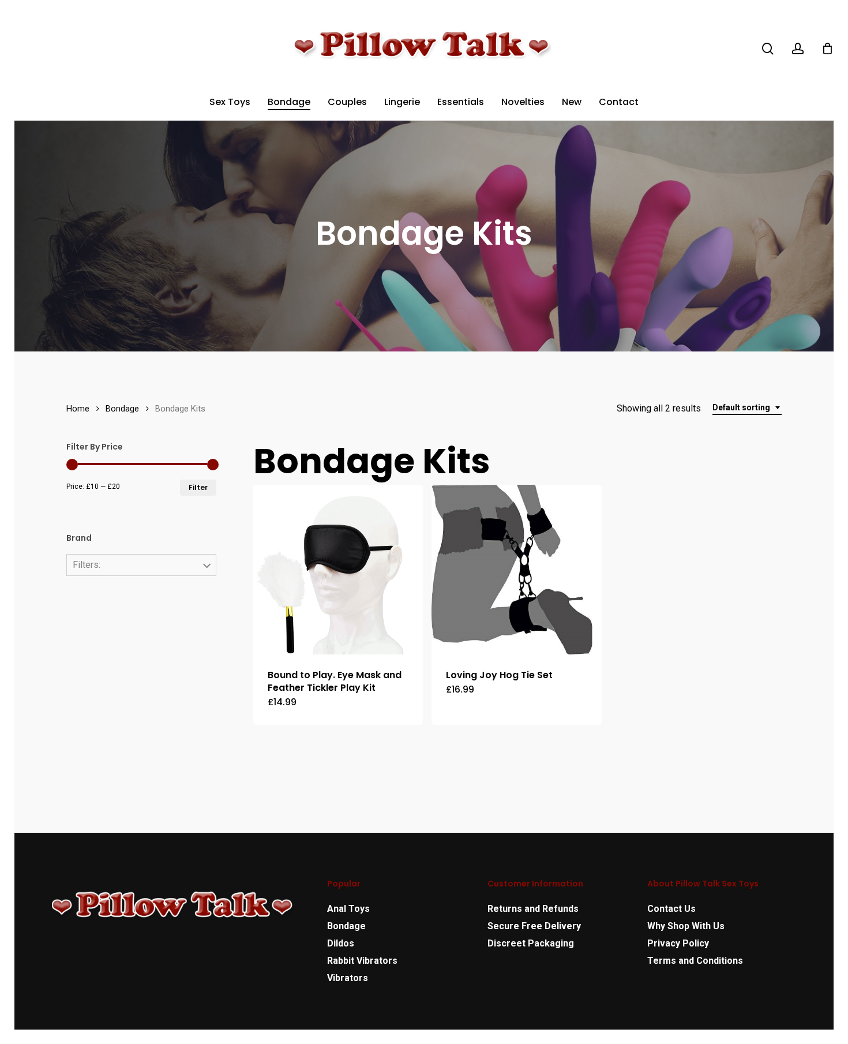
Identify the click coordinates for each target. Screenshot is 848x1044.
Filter (198, 487)
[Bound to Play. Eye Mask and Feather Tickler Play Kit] (338, 570)
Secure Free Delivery (534, 925)
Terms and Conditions (695, 960)
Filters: (86, 564)
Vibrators (347, 977)
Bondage (122, 408)
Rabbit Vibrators (362, 960)
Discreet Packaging (530, 943)
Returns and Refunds (533, 908)
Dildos (340, 943)
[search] (768, 49)
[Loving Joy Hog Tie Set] (516, 570)
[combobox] (747, 407)
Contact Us (671, 908)
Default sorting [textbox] (741, 407)
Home (77, 408)
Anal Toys (348, 908)
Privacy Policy (678, 943)
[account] (798, 49)
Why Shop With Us (686, 925)
